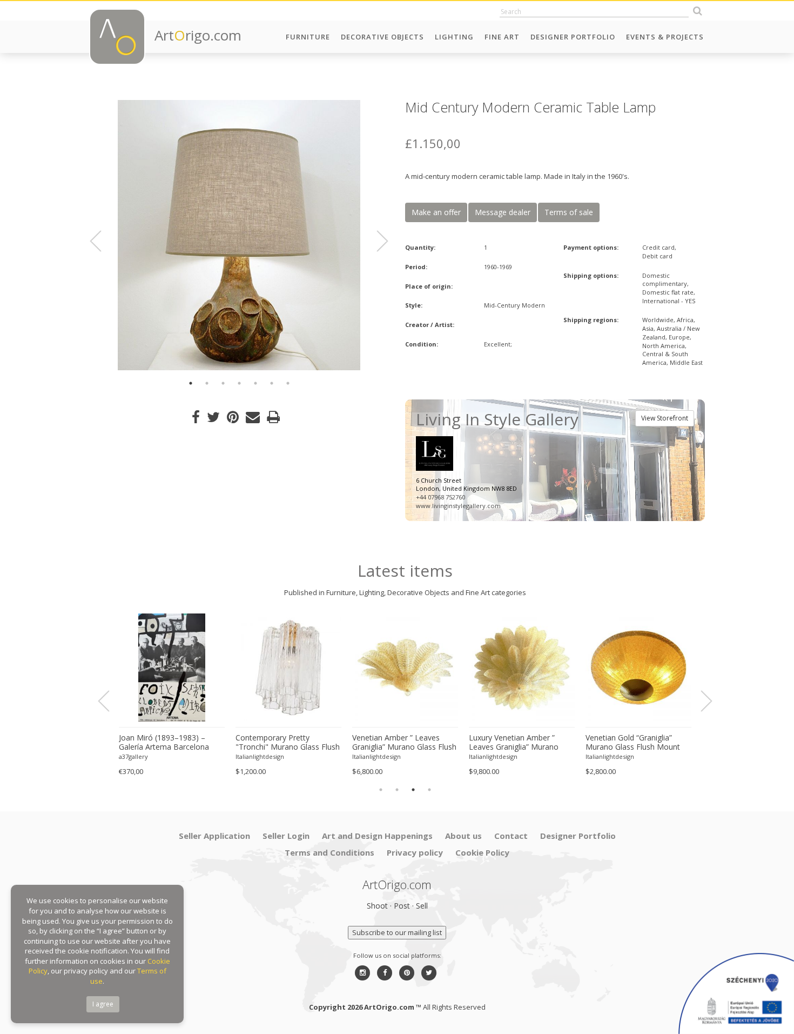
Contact (511, 835)
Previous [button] (102, 241)
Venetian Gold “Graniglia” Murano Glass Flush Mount (633, 742)
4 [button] (239, 383)
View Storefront (664, 418)
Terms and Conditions (329, 852)
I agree (102, 1004)
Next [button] (376, 241)
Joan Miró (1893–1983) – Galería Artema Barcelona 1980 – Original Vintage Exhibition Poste (164, 742)
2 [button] (206, 383)
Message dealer (502, 212)
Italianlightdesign (259, 756)
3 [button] (223, 383)
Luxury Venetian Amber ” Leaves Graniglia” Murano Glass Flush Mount (514, 742)
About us (463, 835)
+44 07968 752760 (440, 497)
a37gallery (133, 756)
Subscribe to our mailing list (397, 932)
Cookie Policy (482, 852)
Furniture (308, 37)
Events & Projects (665, 37)
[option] (239, 235)
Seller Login (286, 835)
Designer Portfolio (572, 37)
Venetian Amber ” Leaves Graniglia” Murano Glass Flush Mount (404, 742)
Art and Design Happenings (377, 835)
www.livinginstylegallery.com (458, 506)
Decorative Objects (382, 37)
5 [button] (255, 383)
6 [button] (271, 383)
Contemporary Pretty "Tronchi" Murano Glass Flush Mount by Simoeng (287, 742)
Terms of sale (568, 212)
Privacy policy (415, 852)
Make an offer (436, 212)
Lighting (454, 37)
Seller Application (214, 835)
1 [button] (190, 383)
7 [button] (287, 383)
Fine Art (502, 37)
